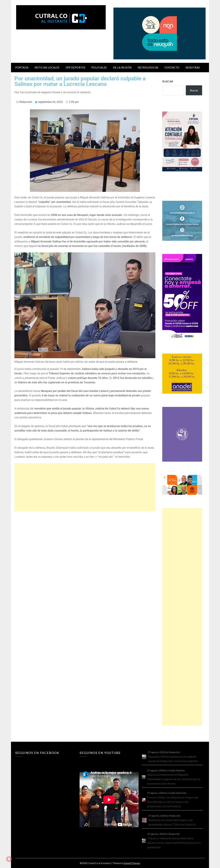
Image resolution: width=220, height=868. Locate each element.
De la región (122, 67)
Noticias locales (47, 67)
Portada (22, 67)
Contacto (171, 67)
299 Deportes (75, 67)
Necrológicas (148, 67)
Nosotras (192, 67)
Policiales (99, 67)
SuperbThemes (132, 863)
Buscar (167, 81)
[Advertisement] (84, 487)
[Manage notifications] (9, 859)
